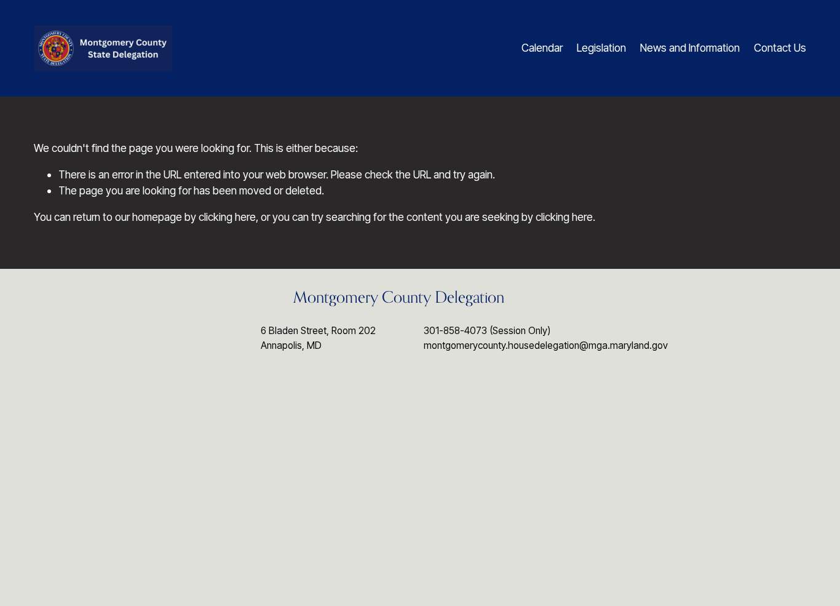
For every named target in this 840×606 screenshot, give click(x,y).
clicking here (227, 216)
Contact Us (780, 47)
